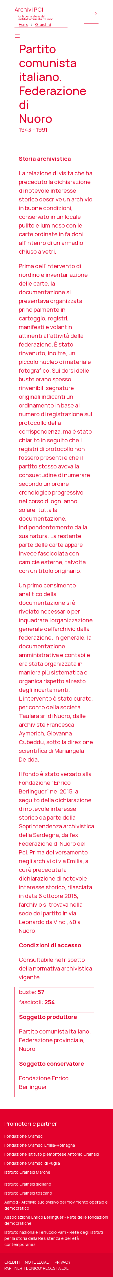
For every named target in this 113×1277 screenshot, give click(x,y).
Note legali (37, 1262)
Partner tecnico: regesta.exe (36, 1268)
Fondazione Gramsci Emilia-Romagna (39, 1145)
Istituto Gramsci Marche (27, 1172)
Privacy (62, 1262)
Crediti (12, 1262)
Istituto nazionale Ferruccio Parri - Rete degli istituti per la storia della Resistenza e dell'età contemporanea (53, 1238)
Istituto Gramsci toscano (28, 1193)
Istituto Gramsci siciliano (27, 1184)
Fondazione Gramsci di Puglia (32, 1163)
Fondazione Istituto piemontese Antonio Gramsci (51, 1154)
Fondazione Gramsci (23, 1136)
